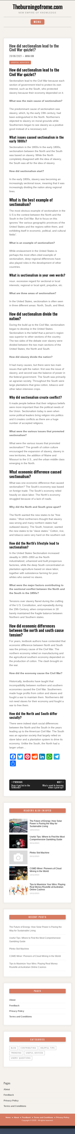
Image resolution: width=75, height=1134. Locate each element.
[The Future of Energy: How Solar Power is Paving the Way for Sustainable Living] (18, 826)
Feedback (14, 1005)
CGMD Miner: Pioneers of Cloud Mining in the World (46, 869)
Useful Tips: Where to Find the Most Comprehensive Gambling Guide (47, 838)
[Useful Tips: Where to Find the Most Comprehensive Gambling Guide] (18, 841)
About (12, 1000)
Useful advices (20, 62)
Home (8, 1117)
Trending (16, 1053)
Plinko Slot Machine (39, 852)
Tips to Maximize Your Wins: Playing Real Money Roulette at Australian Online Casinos (47, 887)
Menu (37, 22)
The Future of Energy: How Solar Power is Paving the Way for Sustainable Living (46, 824)
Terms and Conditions (20, 1016)
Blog (13, 1048)
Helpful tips (47, 1048)
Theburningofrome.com (37, 6)
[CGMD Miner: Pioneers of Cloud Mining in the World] (18, 873)
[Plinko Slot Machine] (18, 857)
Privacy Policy (16, 1011)
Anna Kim (29, 56)
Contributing (28, 1048)
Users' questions (21, 1058)
